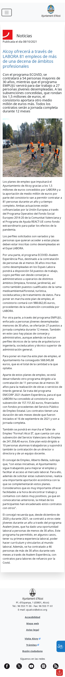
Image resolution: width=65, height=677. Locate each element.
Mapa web (32, 623)
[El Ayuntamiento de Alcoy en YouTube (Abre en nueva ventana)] (32, 666)
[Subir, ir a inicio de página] (59, 672)
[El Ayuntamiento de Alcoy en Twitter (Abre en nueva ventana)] (20, 666)
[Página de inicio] (50, 12)
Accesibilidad (32, 617)
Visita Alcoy (31, 638)
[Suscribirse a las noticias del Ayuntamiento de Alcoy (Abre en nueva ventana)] (57, 666)
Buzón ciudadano (32, 651)
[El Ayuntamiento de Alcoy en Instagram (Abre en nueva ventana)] (45, 666)
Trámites (31, 645)
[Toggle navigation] (6, 12)
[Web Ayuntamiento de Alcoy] (32, 594)
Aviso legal (32, 629)
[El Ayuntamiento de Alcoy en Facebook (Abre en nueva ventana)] (8, 666)
